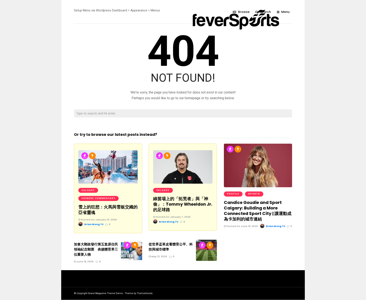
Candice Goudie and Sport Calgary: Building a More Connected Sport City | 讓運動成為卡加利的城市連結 (257, 211)
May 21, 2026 (159, 256)
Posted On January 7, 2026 (172, 217)
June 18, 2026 (84, 261)
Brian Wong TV (94, 224)
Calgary (88, 190)
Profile (233, 194)
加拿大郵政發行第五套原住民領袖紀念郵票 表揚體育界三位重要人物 (96, 249)
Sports (254, 194)
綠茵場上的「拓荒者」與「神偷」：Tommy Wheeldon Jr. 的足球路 (182, 204)
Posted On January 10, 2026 (98, 219)
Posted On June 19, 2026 (242, 226)
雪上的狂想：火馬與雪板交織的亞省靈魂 (108, 209)
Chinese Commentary (98, 198)
